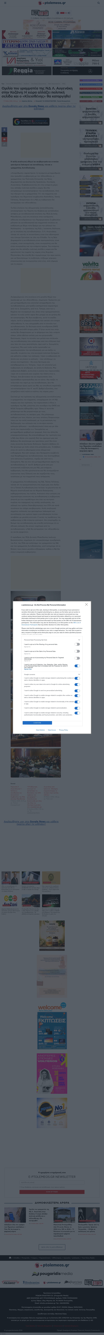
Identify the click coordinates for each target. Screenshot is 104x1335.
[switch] (77, 644)
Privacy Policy (63, 730)
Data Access (52, 730)
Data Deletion (40, 730)
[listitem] (52, 640)
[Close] (87, 605)
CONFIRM (37, 723)
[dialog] (52, 667)
